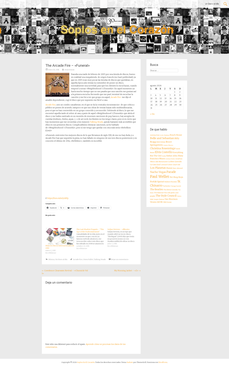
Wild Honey (167, 202)
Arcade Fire (116, 97)
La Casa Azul (155, 164)
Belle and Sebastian (162, 138)
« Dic (152, 114)
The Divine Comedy (170, 190)
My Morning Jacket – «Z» (127, 270)
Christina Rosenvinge (162, 148)
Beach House (176, 135)
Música (51, 259)
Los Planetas (158, 167)
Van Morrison (171, 199)
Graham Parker (170, 159)
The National (158, 193)
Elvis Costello (163, 152)
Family (164, 156)
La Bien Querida (175, 161)
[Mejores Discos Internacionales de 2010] (59, 236)
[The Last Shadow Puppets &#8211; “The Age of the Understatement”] (91, 239)
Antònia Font (155, 135)
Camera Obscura (168, 145)
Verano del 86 (156, 202)
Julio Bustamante (161, 162)
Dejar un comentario (119, 259)
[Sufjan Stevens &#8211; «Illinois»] (122, 237)
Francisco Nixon (157, 158)
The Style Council (166, 195)
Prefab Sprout (157, 181)
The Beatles (156, 189)
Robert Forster (171, 182)
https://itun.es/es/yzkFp (57, 198)
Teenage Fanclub (176, 186)
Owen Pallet (88, 259)
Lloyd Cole (176, 164)
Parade (171, 172)
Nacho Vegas (158, 172)
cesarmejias (69, 70)
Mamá (169, 168)
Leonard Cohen (166, 164)
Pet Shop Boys (176, 177)
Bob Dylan (161, 142)
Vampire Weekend (159, 199)
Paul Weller (159, 176)
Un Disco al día (212, 4)
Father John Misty (174, 156)
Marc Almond (178, 168)
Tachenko (166, 186)
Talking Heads (96, 122)
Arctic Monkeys (164, 135)
